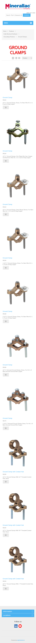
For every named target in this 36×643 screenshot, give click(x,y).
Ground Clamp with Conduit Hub (13, 472)
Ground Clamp (7, 97)
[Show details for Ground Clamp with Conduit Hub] (18, 453)
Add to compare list (6, 107)
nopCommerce (21, 640)
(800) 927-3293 (30, 13)
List (16, 58)
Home (4, 31)
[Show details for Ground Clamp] (18, 79)
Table (19, 58)
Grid (13, 58)
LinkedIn (16, 626)
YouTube (20, 626)
